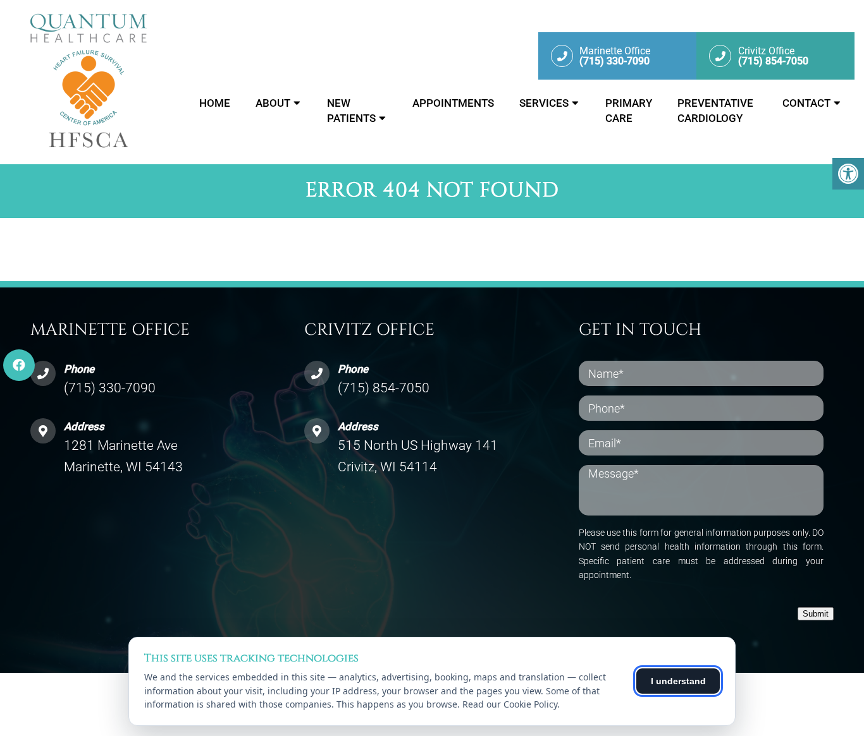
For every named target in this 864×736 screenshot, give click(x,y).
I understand (678, 681)
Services (544, 103)
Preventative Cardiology (715, 110)
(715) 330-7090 (110, 387)
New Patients (351, 110)
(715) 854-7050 (383, 387)
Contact (806, 103)
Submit (816, 613)
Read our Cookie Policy (509, 704)
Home (214, 103)
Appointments (453, 103)
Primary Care (628, 110)
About (273, 103)
